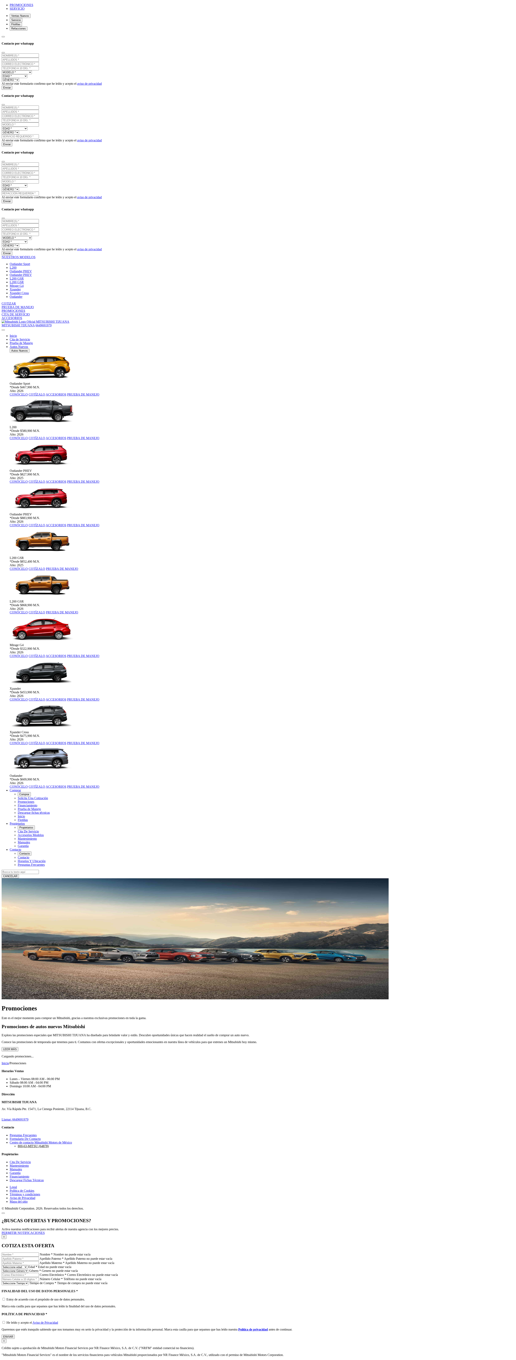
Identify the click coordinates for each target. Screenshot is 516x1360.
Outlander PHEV (21, 271)
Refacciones (18, 28)
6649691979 (43, 325)
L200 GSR (17, 278)
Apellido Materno (52, 1263)
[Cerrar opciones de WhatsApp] (3, 36)
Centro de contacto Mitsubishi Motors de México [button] (41, 1142)
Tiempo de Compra (42, 1283)
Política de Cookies (22, 1190)
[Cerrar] (3, 52)
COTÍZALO (37, 394)
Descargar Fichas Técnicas (27, 1180)
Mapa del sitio (19, 1201)
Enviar (7, 87)
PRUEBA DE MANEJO (83, 394)
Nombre (46, 1254)
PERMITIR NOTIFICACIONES (23, 1233)
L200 (13, 267)
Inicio (13, 335)
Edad (32, 1267)
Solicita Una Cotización (33, 798)
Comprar (24, 794)
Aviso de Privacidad (22, 1198)
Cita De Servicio (28, 831)
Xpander (15, 289)
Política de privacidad (253, 1329)
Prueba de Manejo (21, 343)
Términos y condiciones (25, 1194)
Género (35, 1270)
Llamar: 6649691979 (15, 1119)
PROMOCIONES (21, 5)
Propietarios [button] (17, 823)
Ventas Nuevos (20, 15)
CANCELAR (10, 876)
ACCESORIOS (56, 394)
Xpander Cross (19, 293)
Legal (13, 1187)
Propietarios (26, 827)
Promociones (26, 801)
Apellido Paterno (51, 1258)
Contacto (24, 853)
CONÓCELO (19, 394)
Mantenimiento (27, 838)
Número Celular (51, 1279)
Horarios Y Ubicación (32, 861)
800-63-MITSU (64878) (33, 1146)
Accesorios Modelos (31, 835)
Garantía (23, 846)
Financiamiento (27, 805)
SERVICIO (17, 8)
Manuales (24, 842)
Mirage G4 (17, 285)
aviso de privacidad (89, 83)
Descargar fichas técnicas (34, 812)
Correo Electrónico (53, 1274)
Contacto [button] (15, 849)
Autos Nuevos (19, 350)
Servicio (16, 20)
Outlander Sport (20, 264)
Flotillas (15, 24)
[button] (18, 257)
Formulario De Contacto (25, 1139)
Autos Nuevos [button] (19, 346)
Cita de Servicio (20, 339)
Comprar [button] (15, 790)
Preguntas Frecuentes (31, 864)
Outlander (16, 296)
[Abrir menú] (3, 330)
